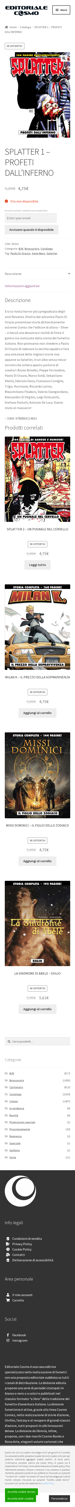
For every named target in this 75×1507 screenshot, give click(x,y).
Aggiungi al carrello (37, 713)
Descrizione (13, 274)
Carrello (18, 1300)
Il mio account (22, 1295)
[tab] (37, 274)
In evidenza (16, 1108)
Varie (12, 1157)
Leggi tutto (37, 565)
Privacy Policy (22, 1244)
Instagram (20, 1340)
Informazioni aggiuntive (22, 286)
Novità (13, 1115)
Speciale (14, 1143)
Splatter (51, 253)
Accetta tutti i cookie (21, 1498)
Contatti (18, 1255)
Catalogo (25, 27)
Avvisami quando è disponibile (31, 229)
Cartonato (16, 1087)
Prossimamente (19, 1129)
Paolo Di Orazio (20, 253)
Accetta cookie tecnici (21, 1492)
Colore (13, 1101)
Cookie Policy (21, 1249)
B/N (21, 248)
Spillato (14, 1150)
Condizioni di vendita (27, 1238)
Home (13, 27)
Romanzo (15, 1136)
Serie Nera (38, 253)
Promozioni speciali (22, 1122)
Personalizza (59, 1498)
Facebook (19, 1335)
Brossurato (32, 248)
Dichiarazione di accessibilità (32, 1260)
